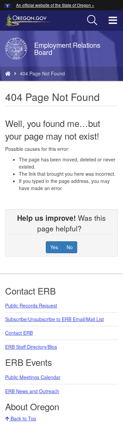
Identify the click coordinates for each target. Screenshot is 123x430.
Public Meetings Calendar (32, 377)
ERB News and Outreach (32, 391)
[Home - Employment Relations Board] (8, 73)
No (70, 247)
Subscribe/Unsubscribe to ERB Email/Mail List (54, 319)
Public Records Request (31, 305)
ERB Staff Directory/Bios (31, 346)
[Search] (92, 20)
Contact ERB (19, 332)
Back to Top (22, 418)
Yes (54, 247)
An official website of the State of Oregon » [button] (55, 5)
